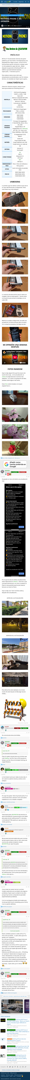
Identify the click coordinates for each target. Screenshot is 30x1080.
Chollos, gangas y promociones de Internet (18, 1025)
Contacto (3, 1075)
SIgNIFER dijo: (6, 919)
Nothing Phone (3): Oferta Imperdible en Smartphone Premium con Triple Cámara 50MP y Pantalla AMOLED (17, 1057)
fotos (6, 384)
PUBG (8, 1025)
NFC (20, 160)
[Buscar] (28, 1)
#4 (28, 747)
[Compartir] (27, 27)
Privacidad (19, 1076)
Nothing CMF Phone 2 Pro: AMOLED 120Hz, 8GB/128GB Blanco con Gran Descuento (18, 1031)
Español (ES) (14, 1073)
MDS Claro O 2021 (5, 1073)
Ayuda (11, 1076)
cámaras (15, 581)
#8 (28, 835)
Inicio (14, 1076)
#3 (28, 732)
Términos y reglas (9, 1075)
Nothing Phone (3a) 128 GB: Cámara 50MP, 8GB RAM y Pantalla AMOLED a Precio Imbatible (18, 1047)
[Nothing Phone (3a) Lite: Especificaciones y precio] (3, 1039)
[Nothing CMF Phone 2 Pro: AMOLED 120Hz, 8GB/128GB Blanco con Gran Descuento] (3, 1030)
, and (9, 802)
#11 (28, 916)
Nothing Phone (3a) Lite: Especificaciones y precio (16, 1039)
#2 (28, 476)
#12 (28, 978)
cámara (4, 376)
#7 (28, 812)
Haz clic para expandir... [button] (15, 931)
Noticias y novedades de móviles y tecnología (20, 1042)
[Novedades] (25, 1)
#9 (28, 856)
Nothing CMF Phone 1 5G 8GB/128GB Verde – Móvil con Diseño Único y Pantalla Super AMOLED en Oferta (18, 1022)
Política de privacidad (18, 1075)
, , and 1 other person (11, 458)
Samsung (24, 128)
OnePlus (7, 758)
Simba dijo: (5, 859)
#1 (28, 27)
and (7, 783)
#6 (28, 793)
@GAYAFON (15, 814)
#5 (28, 774)
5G (20, 152)
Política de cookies (5, 1076)
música (4, 874)
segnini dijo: (5, 750)
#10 (28, 886)
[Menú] (2, 1)
